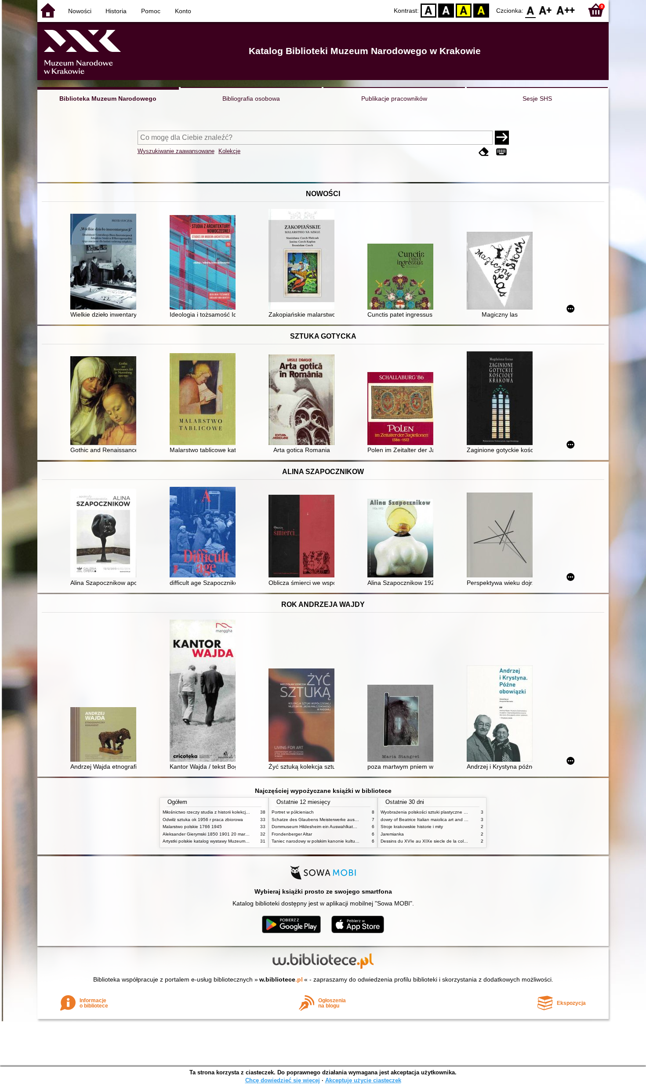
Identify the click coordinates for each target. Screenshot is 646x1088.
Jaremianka (392, 834)
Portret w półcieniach (293, 812)
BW (446, 10)
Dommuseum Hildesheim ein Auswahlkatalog (317, 826)
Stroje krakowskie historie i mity (412, 826)
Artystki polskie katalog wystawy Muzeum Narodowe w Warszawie (228, 841)
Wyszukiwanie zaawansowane (176, 151)
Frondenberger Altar (292, 834)
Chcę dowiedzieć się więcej (282, 1080)
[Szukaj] (502, 138)
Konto (183, 11)
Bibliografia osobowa (251, 98)
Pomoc (150, 11)
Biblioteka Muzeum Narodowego (107, 98)
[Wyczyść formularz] (484, 151)
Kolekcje (229, 151)
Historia (116, 11)
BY (481, 10)
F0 (530, 10)
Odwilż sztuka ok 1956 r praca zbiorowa (203, 819)
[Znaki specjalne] (501, 151)
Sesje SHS (537, 98)
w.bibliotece (281, 979)
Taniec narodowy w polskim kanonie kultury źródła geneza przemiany (341, 841)
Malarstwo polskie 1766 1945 (192, 826)
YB (463, 10)
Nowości (79, 11)
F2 (566, 10)
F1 (545, 10)
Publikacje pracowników (394, 98)
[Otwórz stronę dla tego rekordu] (105, 262)
